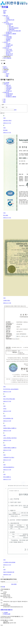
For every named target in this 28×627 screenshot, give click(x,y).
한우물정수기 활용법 (11, 96)
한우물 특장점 (9, 93)
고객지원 (5, 42)
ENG (4, 11)
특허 (4, 102)
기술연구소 (6, 22)
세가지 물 (11, 26)
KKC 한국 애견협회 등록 (15, 30)
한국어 (5, 10)
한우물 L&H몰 (6, 614)
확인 (16, 584)
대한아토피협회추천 (13, 28)
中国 (4, 13)
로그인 (5, 66)
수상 (4, 100)
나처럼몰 (5, 612)
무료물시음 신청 (7, 56)
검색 (15, 109)
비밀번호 (3, 581)
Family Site (6, 69)
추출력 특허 (11, 29)
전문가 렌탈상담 (7, 58)
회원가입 (5, 68)
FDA (10, 25)
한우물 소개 (6, 47)
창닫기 (13, 584)
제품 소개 (5, 15)
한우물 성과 (6, 92)
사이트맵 (5, 70)
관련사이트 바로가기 (7, 609)
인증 (4, 99)
